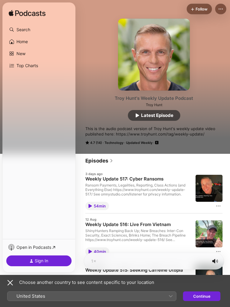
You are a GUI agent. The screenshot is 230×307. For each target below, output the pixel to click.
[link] (99, 160)
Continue (202, 296)
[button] (39, 30)
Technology (114, 143)
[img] (27, 13)
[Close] (10, 282)
